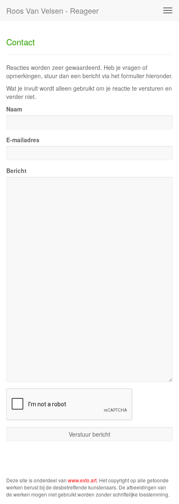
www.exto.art (82, 480)
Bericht (16, 170)
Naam (14, 109)
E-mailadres (23, 140)
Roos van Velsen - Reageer (52, 10)
